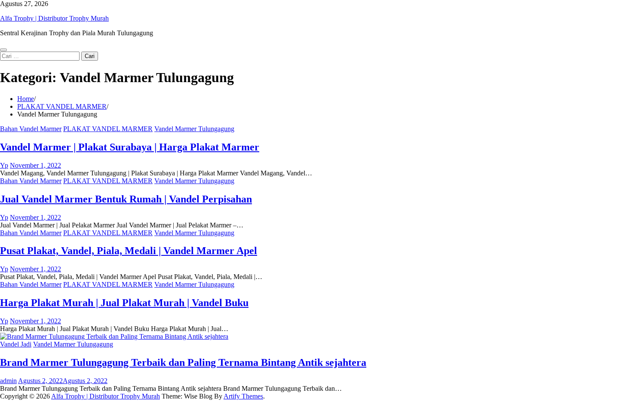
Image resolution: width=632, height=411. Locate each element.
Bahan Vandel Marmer (30, 128)
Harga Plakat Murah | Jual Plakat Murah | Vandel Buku (124, 302)
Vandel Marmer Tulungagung (194, 128)
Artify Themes (243, 396)
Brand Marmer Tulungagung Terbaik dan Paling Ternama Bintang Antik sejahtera (183, 362)
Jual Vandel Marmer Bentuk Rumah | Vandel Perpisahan (126, 199)
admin (8, 380)
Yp (4, 165)
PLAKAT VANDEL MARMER (108, 128)
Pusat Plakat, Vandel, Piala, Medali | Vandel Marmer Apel (128, 250)
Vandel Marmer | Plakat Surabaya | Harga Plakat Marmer (129, 147)
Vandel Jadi (15, 344)
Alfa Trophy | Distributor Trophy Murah (54, 18)
